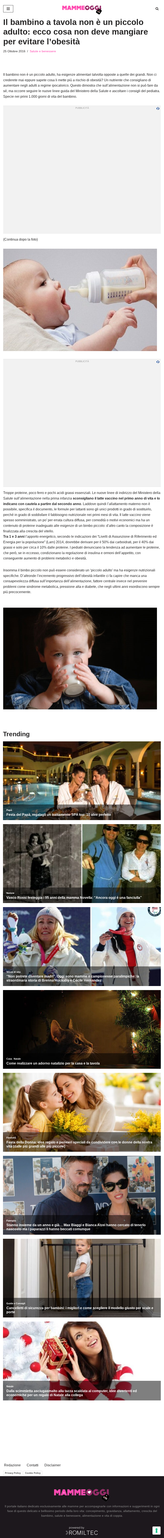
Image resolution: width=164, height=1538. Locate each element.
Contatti (32, 1465)
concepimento (95, 1511)
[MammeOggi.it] (82, 9)
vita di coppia (113, 1515)
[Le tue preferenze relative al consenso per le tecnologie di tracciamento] (156, 1530)
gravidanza (114, 1511)
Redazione (12, 1465)
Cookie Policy (33, 1472)
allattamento (131, 1511)
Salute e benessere (43, 51)
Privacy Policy (13, 1472)
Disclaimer (52, 1465)
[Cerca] (157, 8)
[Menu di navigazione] (8, 8)
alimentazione (91, 1515)
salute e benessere (68, 1515)
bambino (47, 1515)
